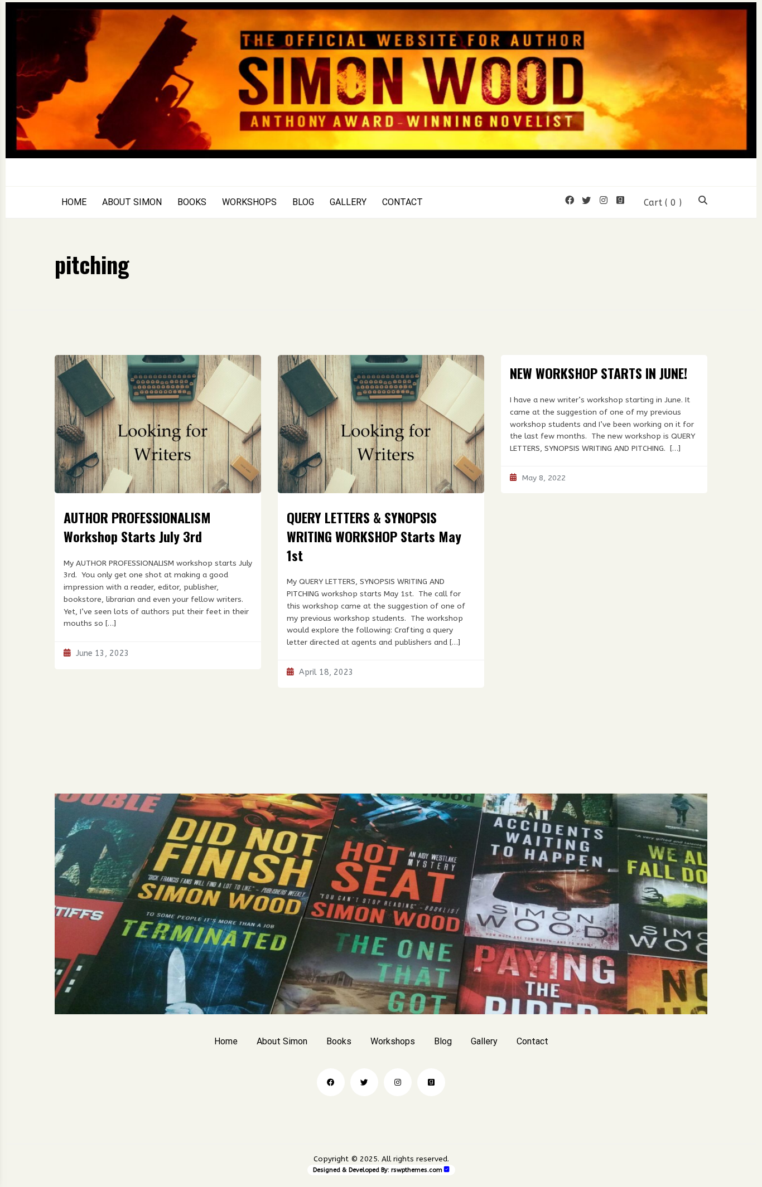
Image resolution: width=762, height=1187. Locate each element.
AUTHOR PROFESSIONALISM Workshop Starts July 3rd (137, 526)
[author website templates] (447, 1169)
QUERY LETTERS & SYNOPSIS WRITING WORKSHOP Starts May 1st (374, 536)
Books (191, 202)
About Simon (132, 202)
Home (73, 202)
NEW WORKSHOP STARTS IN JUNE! (598, 373)
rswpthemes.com (416, 1170)
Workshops (249, 202)
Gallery (348, 202)
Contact (402, 202)
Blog (303, 202)
